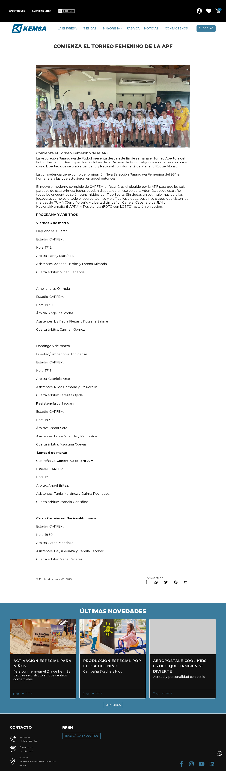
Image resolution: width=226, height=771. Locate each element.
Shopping (206, 28)
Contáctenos (176, 28)
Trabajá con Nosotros (81, 735)
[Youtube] (201, 763)
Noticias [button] (151, 28)
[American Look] (41, 11)
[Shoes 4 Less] (66, 11)
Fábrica (133, 28)
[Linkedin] (212, 763)
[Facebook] (181, 763)
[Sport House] (16, 11)
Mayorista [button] (111, 28)
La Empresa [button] (67, 28)
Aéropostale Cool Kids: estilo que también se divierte (180, 666)
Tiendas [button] (89, 28)
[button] (208, 11)
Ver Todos (113, 705)
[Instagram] (191, 763)
